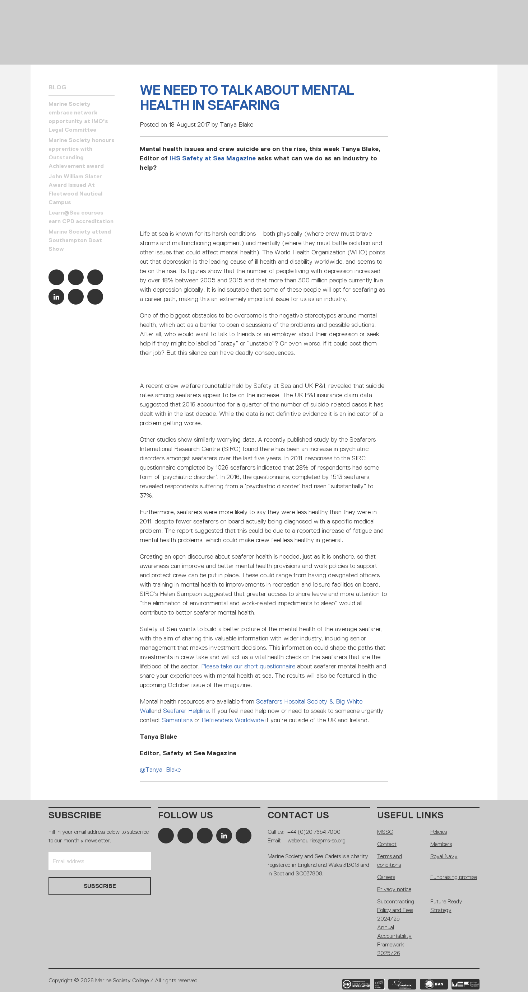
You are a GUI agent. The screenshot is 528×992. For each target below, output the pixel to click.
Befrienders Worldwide (233, 720)
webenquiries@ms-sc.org (316, 840)
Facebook (56, 277)
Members (441, 844)
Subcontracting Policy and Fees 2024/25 (395, 910)
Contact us (298, 815)
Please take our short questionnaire (248, 666)
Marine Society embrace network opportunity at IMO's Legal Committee (78, 117)
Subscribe (74, 815)
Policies (438, 832)
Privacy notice (394, 889)
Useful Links (410, 815)
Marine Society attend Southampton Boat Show (79, 240)
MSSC (385, 832)
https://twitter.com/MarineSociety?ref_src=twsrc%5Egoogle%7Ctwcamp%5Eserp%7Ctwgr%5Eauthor (76, 277)
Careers (386, 877)
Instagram (95, 277)
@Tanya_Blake (160, 769)
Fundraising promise (453, 877)
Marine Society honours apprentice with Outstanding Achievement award (81, 153)
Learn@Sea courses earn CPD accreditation (81, 217)
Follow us (185, 815)
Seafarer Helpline (186, 710)
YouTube (76, 297)
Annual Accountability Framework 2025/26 (394, 940)
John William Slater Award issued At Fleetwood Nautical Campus (75, 189)
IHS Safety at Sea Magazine (213, 158)
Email (95, 297)
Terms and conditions (389, 860)
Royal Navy (444, 856)
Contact (387, 844)
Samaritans (177, 720)
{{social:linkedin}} (56, 297)
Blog (57, 87)
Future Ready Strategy (446, 905)
